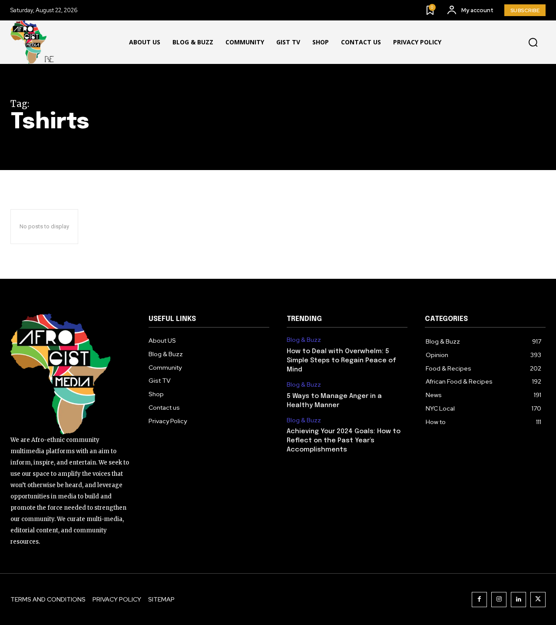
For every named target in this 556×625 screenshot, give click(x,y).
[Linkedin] (518, 599)
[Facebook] (479, 599)
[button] (533, 42)
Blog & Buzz (304, 340)
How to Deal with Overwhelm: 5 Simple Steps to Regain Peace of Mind (341, 360)
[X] (538, 599)
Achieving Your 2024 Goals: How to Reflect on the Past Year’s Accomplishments (343, 440)
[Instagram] (498, 599)
